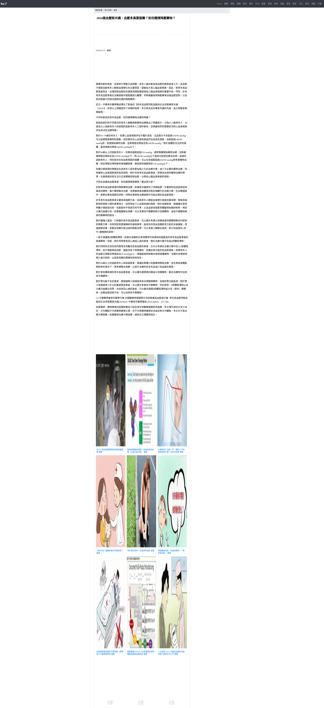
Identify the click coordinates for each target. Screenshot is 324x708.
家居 (270, 4)
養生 (251, 4)
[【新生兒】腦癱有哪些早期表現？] (110, 547)
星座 (288, 4)
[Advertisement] (142, 335)
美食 (276, 4)
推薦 (226, 4)
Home (219, 4)
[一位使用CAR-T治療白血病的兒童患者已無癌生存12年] (172, 648)
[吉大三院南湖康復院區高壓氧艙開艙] (110, 446)
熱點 (232, 4)
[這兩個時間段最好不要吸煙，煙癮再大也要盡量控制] (110, 648)
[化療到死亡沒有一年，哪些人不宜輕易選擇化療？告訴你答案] (172, 446)
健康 (239, 4)
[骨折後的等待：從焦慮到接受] (141, 547)
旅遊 (263, 4)
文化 (301, 4)
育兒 (245, 4)
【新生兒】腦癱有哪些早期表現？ (109, 551)
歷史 (295, 4)
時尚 (307, 4)
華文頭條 (108, 10)
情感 (282, 4)
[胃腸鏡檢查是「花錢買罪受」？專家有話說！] (172, 547)
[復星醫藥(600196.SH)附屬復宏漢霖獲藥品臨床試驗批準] (141, 648)
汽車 (319, 4)
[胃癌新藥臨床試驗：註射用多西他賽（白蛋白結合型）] (141, 446)
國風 (313, 4)
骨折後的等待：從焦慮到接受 (138, 551)
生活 (257, 4)
